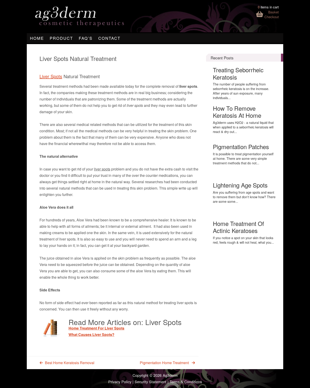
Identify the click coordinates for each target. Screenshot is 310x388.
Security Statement (150, 381)
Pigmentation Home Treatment (164, 362)
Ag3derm (170, 375)
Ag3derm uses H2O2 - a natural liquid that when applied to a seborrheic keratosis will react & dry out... (243, 127)
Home (37, 38)
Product (61, 38)
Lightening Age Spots (240, 185)
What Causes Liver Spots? (91, 334)
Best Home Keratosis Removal (69, 362)
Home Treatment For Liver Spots (96, 328)
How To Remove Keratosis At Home (237, 111)
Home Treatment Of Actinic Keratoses (238, 227)
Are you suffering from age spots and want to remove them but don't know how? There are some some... (244, 197)
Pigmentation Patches (241, 146)
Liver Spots (50, 76)
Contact (109, 38)
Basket (273, 12)
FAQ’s (86, 38)
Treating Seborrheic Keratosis (238, 73)
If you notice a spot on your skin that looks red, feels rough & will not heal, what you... (243, 240)
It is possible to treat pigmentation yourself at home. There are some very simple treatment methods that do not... (243, 158)
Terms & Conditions (186, 381)
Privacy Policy (119, 381)
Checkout (271, 16)
